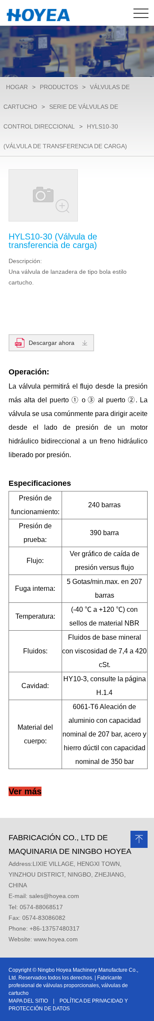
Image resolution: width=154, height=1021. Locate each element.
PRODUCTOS (59, 87)
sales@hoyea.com (54, 895)
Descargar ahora (51, 342)
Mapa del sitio (28, 1001)
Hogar (17, 87)
